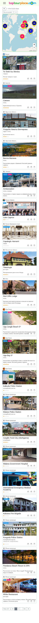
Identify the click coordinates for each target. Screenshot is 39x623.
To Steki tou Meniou (11, 72)
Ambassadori (8, 189)
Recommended (7, 12)
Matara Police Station (12, 412)
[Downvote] (31, 78)
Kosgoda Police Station (13, 537)
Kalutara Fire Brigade (12, 514)
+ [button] (34, 44)
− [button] (34, 47)
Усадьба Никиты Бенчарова (15, 129)
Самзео (6, 100)
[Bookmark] (34, 78)
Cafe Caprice (8, 217)
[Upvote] (28, 78)
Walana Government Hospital (15, 464)
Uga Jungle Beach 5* (12, 327)
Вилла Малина (9, 158)
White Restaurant (10, 594)
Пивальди (7, 267)
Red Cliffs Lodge (10, 296)
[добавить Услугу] (16, 12)
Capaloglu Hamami (11, 241)
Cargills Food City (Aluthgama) (16, 438)
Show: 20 (6, 609)
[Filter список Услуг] (4, 8)
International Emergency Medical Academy (17, 489)
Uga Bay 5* (8, 355)
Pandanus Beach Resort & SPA (16, 566)
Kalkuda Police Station (12, 386)
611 (25, 609)
